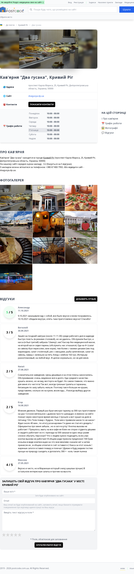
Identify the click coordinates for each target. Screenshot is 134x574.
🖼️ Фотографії (110, 128)
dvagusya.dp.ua (36, 96)
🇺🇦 (1, 25)
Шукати (127, 9)
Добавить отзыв (86, 299)
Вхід (70, 2)
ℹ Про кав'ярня (110, 118)
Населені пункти (105, 2)
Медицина (129, 2)
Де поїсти (10, 25)
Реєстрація (79, 2)
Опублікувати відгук (48, 545)
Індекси (92, 2)
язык (132, 568)
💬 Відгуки (108, 132)
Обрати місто (6, 17)
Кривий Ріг (23, 25)
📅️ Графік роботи (112, 123)
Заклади (118, 2)
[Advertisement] (118, 69)
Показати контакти (42, 104)
